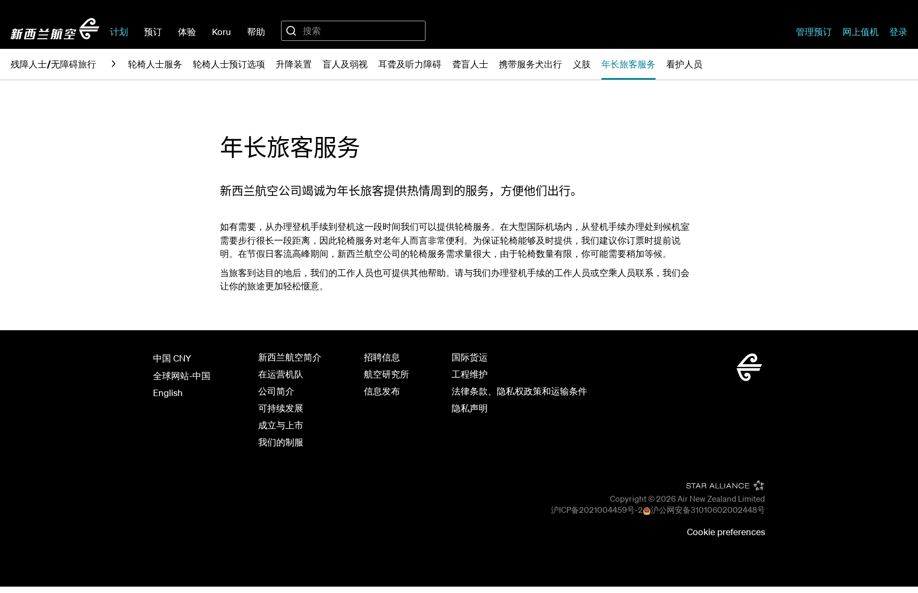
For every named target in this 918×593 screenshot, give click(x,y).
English (168, 392)
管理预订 (814, 31)
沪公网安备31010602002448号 (708, 509)
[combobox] (353, 31)
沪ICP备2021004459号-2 (597, 509)
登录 (898, 31)
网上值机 (861, 31)
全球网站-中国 (181, 375)
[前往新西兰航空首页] (55, 28)
